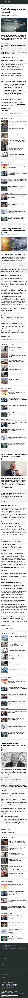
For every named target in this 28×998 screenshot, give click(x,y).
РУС (26, 2)
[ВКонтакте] (2, 110)
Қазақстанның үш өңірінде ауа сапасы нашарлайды (14, 269)
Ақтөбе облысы (18, 113)
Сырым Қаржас (6, 15)
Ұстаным (3, 965)
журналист (4, 832)
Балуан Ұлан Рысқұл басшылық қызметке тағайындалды (17, 197)
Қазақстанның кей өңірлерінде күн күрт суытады (13, 271)
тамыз (20, 339)
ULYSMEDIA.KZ (3, 6)
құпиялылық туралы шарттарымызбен (9, 995)
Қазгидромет (14, 339)
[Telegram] (3, 110)
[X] (5, 110)
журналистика (11, 832)
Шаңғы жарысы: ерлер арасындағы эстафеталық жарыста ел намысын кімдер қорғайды (17, 211)
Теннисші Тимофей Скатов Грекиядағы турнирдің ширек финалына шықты (16, 218)
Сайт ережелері (5, 974)
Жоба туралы (4, 972)
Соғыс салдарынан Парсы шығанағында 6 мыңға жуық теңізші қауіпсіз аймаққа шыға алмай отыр (17, 181)
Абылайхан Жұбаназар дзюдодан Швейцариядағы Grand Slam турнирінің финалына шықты (16, 166)
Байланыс (4, 977)
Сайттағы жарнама (6, 975)
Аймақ (3, 962)
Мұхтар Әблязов (9, 628)
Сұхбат (3, 967)
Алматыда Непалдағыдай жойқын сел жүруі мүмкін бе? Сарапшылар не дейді (16, 187)
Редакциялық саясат (6, 978)
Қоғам (3, 964)
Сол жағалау (4, 958)
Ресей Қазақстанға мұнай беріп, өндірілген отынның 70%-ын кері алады (12, 497)
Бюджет (3, 959)
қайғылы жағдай (9, 113)
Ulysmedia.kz (10, 39)
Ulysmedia (5, 458)
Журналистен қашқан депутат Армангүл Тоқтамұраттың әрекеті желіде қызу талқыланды (13, 780)
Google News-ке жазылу (8, 987)
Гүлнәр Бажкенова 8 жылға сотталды (10, 783)
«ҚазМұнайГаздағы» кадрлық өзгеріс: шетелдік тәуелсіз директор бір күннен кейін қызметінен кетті (17, 173)
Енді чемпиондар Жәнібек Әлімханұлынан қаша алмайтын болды (17, 203)
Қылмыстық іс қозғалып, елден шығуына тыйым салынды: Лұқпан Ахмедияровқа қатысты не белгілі (14, 786)
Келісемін (24, 993)
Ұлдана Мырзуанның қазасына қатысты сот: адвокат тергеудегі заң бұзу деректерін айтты (12, 49)
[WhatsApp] (7, 110)
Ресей (3, 628)
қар (8, 339)
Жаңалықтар (4, 956)
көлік (3, 113)
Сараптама (4, 961)
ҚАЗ (23, 2)
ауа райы (4, 339)
